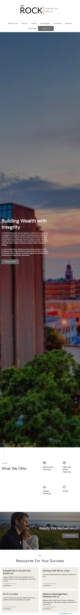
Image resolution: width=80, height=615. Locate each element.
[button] (13, 23)
